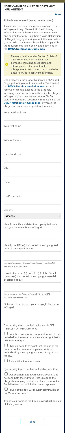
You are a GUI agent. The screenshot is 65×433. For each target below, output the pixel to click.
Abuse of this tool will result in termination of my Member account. (31, 391)
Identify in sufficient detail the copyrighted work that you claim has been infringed (30, 226)
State (7, 182)
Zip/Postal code (12, 196)
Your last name (12, 140)
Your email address (15, 112)
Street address (12, 154)
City (6, 167)
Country (8, 209)
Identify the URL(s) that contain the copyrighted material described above (31, 247)
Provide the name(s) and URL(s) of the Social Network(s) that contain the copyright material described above (30, 276)
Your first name (12, 125)
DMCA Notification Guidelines (26, 48)
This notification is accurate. (24, 361)
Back (58, 14)
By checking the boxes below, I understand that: (31, 369)
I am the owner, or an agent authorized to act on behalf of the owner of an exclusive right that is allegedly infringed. (32, 337)
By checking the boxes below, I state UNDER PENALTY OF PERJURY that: (29, 327)
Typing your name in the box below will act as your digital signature (32, 402)
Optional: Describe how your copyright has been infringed (31, 306)
